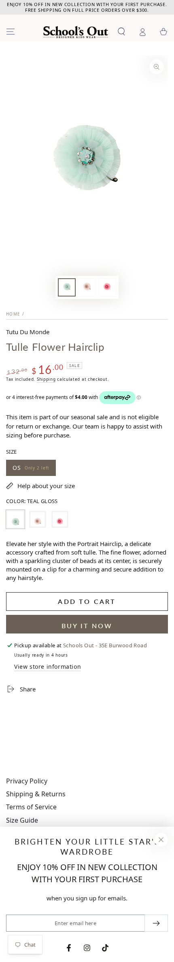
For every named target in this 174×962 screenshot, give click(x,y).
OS (30, 470)
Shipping (46, 379)
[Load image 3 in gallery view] (107, 287)
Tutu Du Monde (27, 332)
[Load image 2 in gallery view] (87, 287)
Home (13, 314)
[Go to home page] (75, 32)
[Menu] (10, 32)
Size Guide (22, 820)
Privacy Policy (26, 780)
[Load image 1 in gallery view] (67, 287)
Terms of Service (31, 806)
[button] (121, 32)
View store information (47, 666)
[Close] (161, 840)
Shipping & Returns (36, 793)
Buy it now (87, 625)
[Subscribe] (156, 923)
